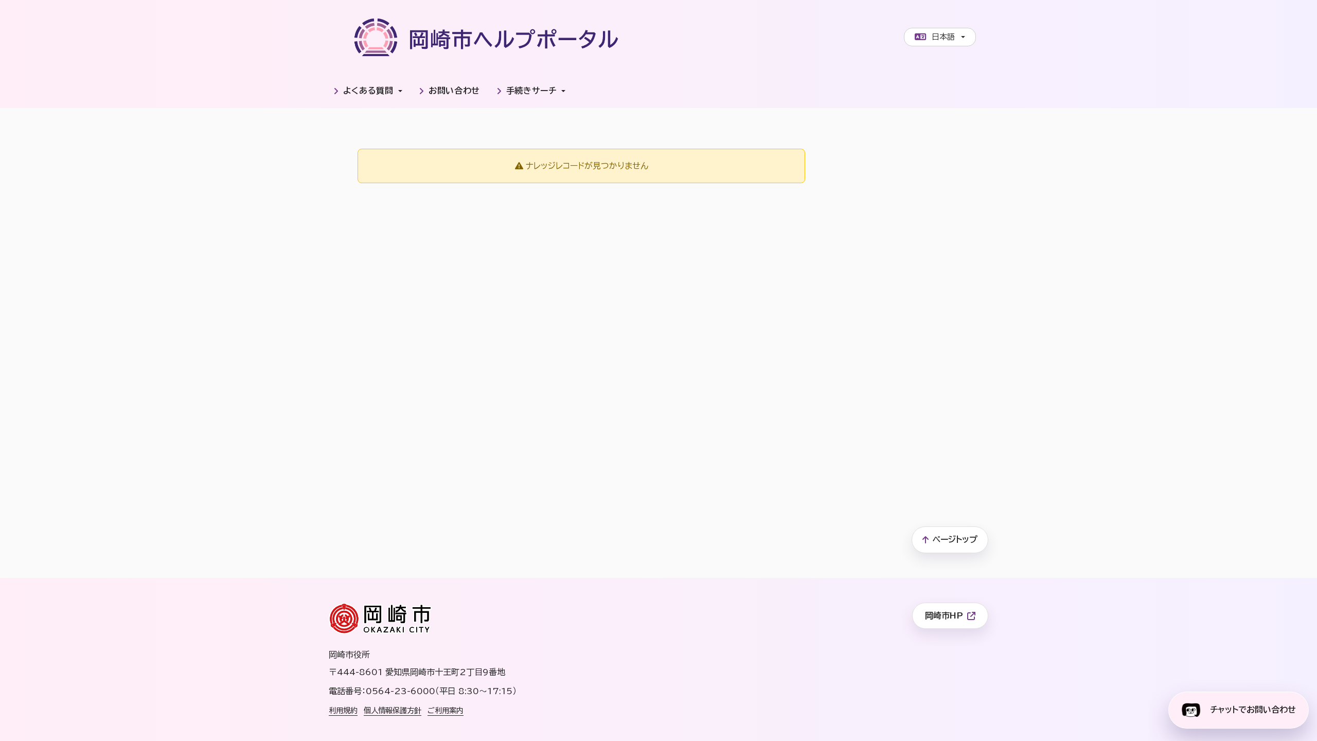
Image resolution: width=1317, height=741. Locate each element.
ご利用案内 (446, 710)
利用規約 (343, 710)
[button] (367, 91)
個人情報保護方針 (392, 710)
